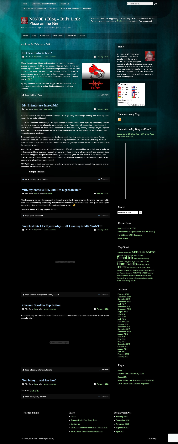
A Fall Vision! (123, 238)
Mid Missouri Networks (124, 273)
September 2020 (124, 297)
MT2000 (145, 273)
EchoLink (125, 257)
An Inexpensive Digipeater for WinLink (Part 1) (136, 232)
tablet (50, 295)
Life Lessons (139, 270)
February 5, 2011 (102, 109)
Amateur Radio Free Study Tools (44, 4)
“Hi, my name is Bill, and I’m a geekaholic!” (51, 189)
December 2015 (124, 327)
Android (33, 295)
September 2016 (124, 309)
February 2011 (123, 354)
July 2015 (121, 337)
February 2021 (123, 294)
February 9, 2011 (102, 57)
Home (25, 36)
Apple (126, 255)
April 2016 (122, 319)
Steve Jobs (139, 278)
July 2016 (121, 314)
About (25, 4)
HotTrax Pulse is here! (37, 53)
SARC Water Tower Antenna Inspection (76, 9)
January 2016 (123, 324)
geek (32, 216)
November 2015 (124, 329)
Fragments (127, 261)
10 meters (120, 252)
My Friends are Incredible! (40, 105)
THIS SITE (34, 390)
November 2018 (124, 299)
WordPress (33, 439)
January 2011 (123, 357)
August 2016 (123, 312)
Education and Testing (141, 258)
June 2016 (122, 317)
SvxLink (146, 278)
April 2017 (122, 304)
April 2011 (121, 352)
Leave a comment (50, 57)
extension (41, 370)
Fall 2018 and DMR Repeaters (130, 235)
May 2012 (121, 342)
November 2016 (124, 307)
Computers (44, 36)
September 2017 (124, 302)
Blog (34, 36)
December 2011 (124, 344)
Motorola (137, 272)
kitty (37, 397)
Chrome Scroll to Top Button (41, 305)
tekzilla (49, 370)
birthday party (35, 179)
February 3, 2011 (102, 230)
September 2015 (124, 332)
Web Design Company (46, 439)
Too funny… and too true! (39, 380)
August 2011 (123, 349)
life (134, 270)
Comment (104, 95)
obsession (39, 216)
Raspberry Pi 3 (134, 275)
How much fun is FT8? (127, 228)
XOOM (56, 295)
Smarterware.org (128, 278)
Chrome (33, 370)
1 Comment (48, 109)
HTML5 (140, 267)
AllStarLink (127, 252)
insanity (126, 270)
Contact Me (64, 4)
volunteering (126, 281)
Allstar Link (138, 252)
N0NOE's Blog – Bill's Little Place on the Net (54, 21)
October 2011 (123, 347)
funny (32, 397)
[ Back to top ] (152, 439)
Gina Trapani (144, 261)
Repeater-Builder (145, 275)
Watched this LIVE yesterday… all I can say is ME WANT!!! (62, 226)
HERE (29, 79)
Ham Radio (57, 36)
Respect (120, 278)
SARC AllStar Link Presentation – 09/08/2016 (40, 9)
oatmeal (43, 397)
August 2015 (123, 334)
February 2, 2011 (102, 309)
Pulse (40, 95)
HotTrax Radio (132, 267)
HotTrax (33, 95)
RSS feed (121, 21)
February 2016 (123, 322)
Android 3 (120, 255)
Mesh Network (149, 270)
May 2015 (121, 339)
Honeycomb (42, 295)
